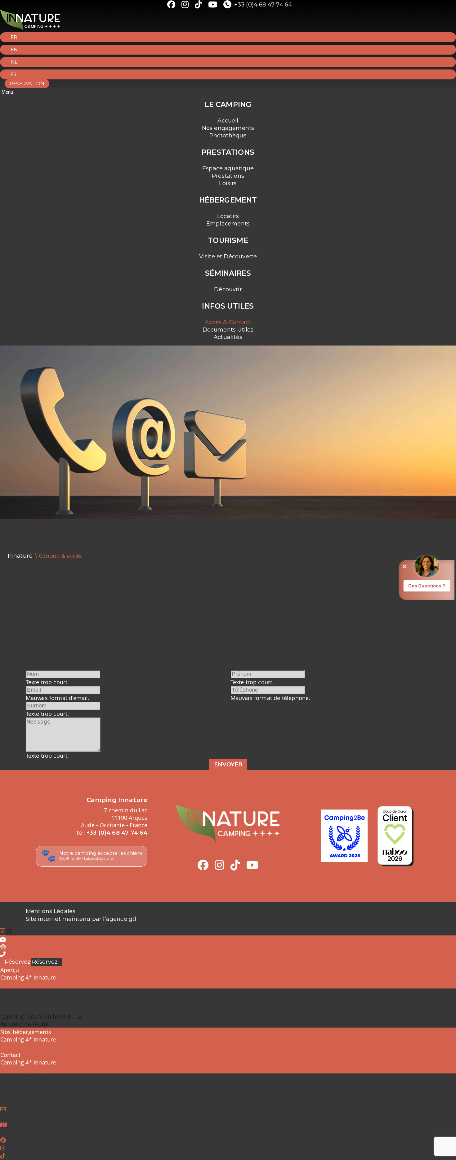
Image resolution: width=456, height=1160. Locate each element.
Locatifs (228, 216)
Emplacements (228, 223)
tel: (112, 832)
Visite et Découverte (228, 256)
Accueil (227, 120)
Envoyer (228, 764)
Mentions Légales (51, 911)
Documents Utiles (228, 329)
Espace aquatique (228, 168)
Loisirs (228, 183)
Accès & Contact (228, 322)
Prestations (228, 175)
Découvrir (228, 289)
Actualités (228, 337)
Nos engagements (228, 128)
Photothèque (228, 135)
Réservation (27, 84)
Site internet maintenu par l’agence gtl (81, 919)
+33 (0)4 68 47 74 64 (263, 4)
